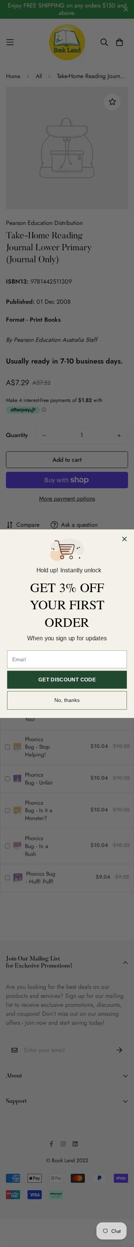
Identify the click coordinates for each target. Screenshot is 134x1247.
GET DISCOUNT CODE (67, 680)
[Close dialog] (125, 539)
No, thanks (67, 700)
